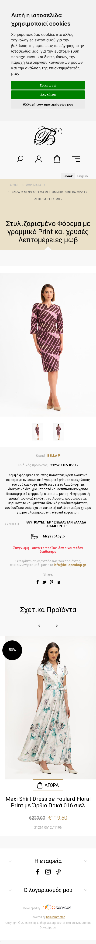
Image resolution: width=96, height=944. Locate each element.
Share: (48, 574)
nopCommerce (55, 917)
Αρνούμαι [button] (48, 95)
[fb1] (37, 582)
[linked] (58, 582)
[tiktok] (58, 873)
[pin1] (51, 582)
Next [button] (56, 626)
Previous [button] (39, 626)
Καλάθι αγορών (57, 159)
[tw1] (44, 582)
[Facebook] (38, 873)
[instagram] (48, 873)
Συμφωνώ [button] (48, 85)
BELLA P (53, 455)
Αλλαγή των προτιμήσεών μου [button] (48, 104)
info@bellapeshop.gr (70, 565)
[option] (48, 736)
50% (12, 650)
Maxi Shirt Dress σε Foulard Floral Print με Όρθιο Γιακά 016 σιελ (48, 802)
